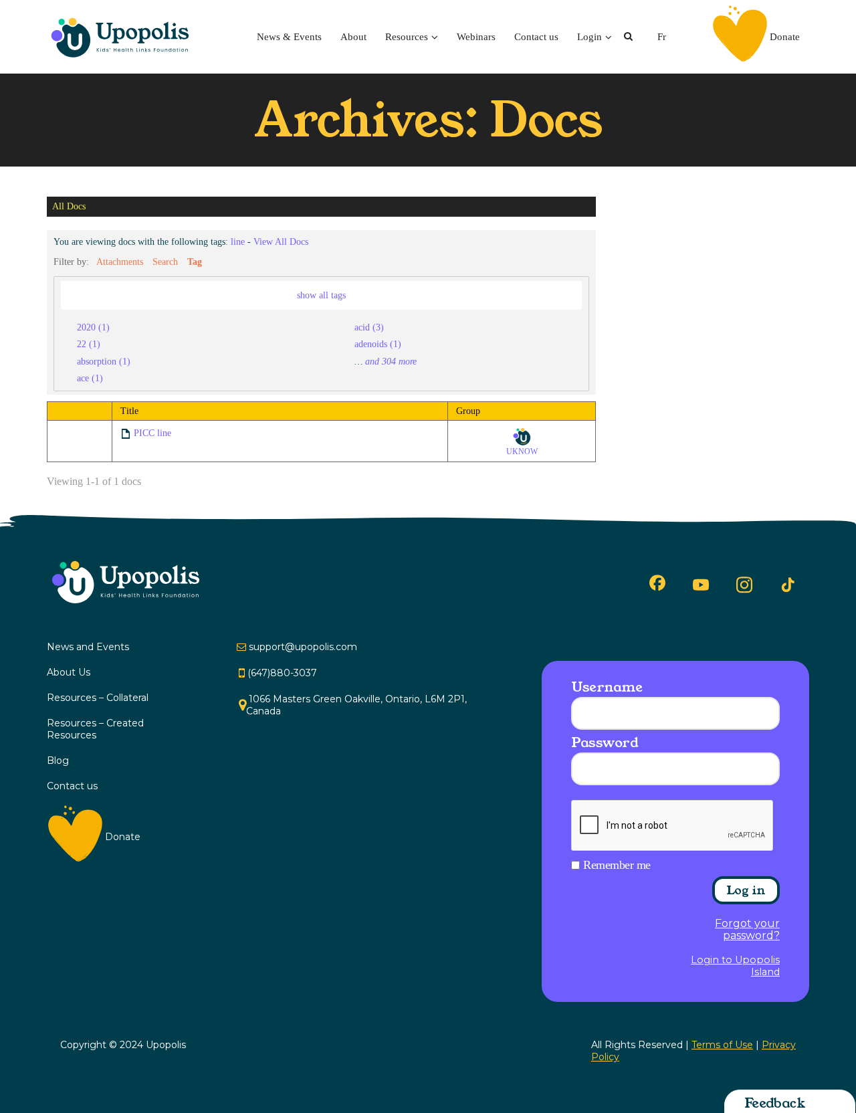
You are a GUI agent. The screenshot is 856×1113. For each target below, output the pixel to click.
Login (589, 36)
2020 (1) (93, 327)
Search (165, 261)
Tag (194, 261)
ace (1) (90, 378)
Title (129, 411)
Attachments (119, 261)
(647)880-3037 (282, 673)
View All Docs (280, 241)
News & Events (289, 36)
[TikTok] (788, 585)
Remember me (617, 865)
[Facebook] (657, 583)
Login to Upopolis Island (735, 966)
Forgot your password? (747, 930)
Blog (58, 760)
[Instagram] (744, 585)
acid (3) (369, 327)
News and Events (88, 647)
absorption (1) (103, 361)
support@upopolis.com (303, 647)
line (238, 241)
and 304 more (391, 361)
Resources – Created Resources (95, 729)
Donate (785, 36)
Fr (661, 36)
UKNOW (522, 451)
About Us (68, 672)
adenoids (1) (377, 343)
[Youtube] (701, 585)
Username (606, 687)
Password (604, 742)
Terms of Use (722, 1045)
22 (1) (88, 343)
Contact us (536, 36)
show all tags (321, 295)
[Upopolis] (124, 37)
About (353, 36)
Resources (406, 36)
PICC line (152, 433)
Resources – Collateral (97, 698)
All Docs (69, 206)
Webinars (476, 36)
